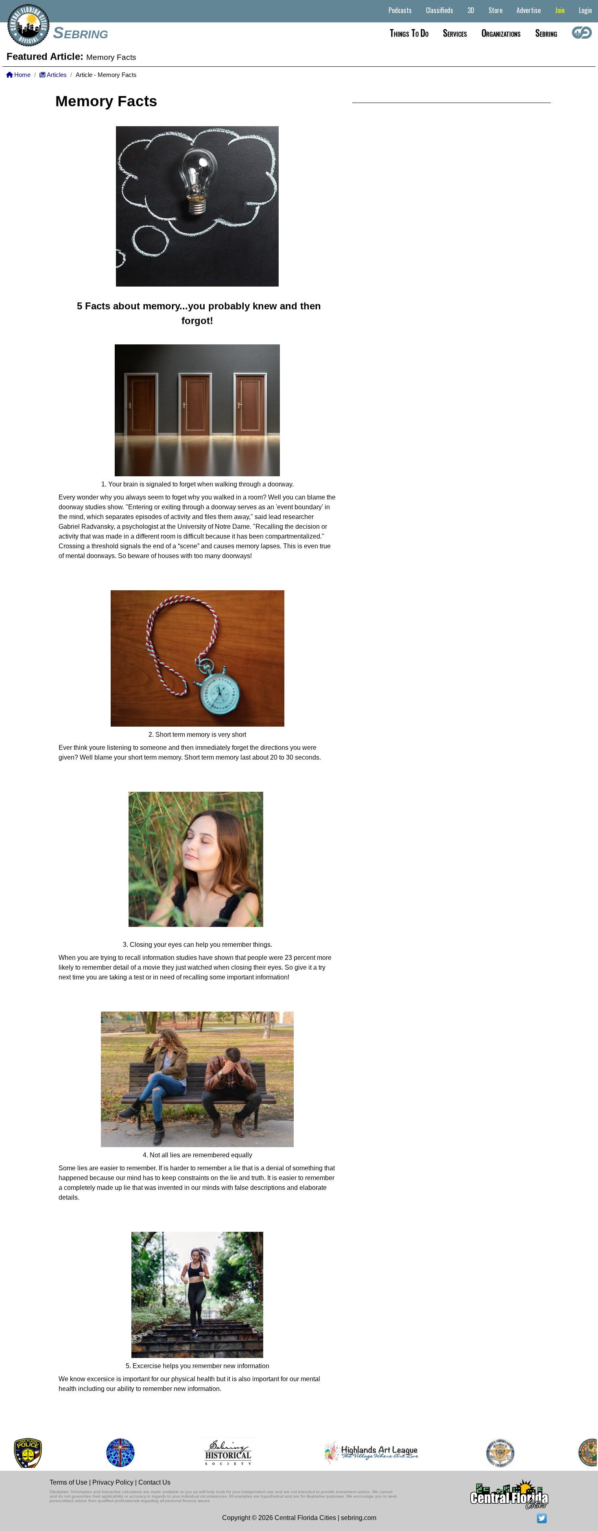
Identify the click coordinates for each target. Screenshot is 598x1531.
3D (470, 10)
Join (560, 10)
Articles (56, 75)
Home (22, 75)
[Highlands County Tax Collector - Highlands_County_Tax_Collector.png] (554, 1452)
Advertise (529, 10)
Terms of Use (68, 1482)
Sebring (80, 33)
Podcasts (400, 10)
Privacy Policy (112, 1482)
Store (495, 10)
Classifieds (439, 10)
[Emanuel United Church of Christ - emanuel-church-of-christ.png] (83, 1452)
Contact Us (154, 1482)
